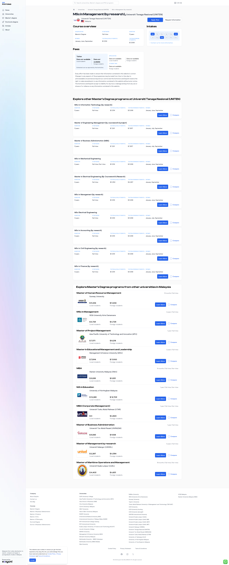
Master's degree (11, 18)
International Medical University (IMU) (90, 516)
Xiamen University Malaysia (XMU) (103, 372)
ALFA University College (86, 496)
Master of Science (35, 514)
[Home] (74, 9)
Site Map (32, 501)
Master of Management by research (96, 444)
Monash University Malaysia (87, 536)
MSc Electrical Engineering (85, 212)
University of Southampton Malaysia (139, 542)
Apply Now (155, 20)
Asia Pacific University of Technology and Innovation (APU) (113, 334)
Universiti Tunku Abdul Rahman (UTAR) (105, 409)
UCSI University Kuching (136, 509)
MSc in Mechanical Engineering (87, 158)
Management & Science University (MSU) (106, 353)
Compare (176, 115)
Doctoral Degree (35, 522)
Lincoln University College (86, 529)
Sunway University (96, 296)
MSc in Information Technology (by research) (93, 105)
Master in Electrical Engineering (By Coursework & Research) (99, 176)
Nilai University (83, 544)
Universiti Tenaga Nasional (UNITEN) (98, 9)
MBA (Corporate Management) (93, 406)
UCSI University (133, 507)
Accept (32, 560)
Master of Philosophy (36, 519)
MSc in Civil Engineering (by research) (90, 248)
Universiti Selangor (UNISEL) (101, 447)
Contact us (33, 499)
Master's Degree (35, 509)
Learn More (162, 115)
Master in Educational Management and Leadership (104, 349)
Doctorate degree (11, 22)
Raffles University (134, 494)
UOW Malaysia (182, 494)
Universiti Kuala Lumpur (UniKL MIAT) (139, 522)
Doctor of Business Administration (40, 524)
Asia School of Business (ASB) (88, 501)
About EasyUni (34, 496)
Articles (8, 26)
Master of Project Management (94, 331)
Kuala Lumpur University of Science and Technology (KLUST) (97, 526)
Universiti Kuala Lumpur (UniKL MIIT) (139, 524)
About (7, 30)
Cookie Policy (112, 548)
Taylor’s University (134, 502)
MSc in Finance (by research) (86, 266)
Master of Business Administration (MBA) (91, 141)
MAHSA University (84, 531)
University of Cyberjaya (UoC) (137, 537)
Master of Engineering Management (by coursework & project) (100, 123)
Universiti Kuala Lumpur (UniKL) (102, 466)
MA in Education (85, 387)
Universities (9, 14)
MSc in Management (87, 312)
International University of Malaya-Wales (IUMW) (93, 519)
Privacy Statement (125, 548)
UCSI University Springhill (136, 512)
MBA (79, 368)
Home (7, 10)
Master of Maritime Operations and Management (103, 462)
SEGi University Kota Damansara (102, 315)
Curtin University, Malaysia (87, 506)
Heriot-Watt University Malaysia (88, 511)
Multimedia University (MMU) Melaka (89, 541)
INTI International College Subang (89, 521)
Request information (173, 20)
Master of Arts (34, 516)
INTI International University (87, 524)
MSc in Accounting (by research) (88, 230)
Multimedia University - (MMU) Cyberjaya (91, 539)
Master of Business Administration (95, 425)
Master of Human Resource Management (99, 293)
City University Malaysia (86, 504)
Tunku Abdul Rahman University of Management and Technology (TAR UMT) (151, 504)
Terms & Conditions (141, 548)
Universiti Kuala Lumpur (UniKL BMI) (139, 519)
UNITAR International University (138, 514)
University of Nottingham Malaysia (103, 390)
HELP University (83, 509)
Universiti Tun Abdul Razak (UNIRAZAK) (105, 428)
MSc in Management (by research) (122, 9)
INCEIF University (84, 514)
